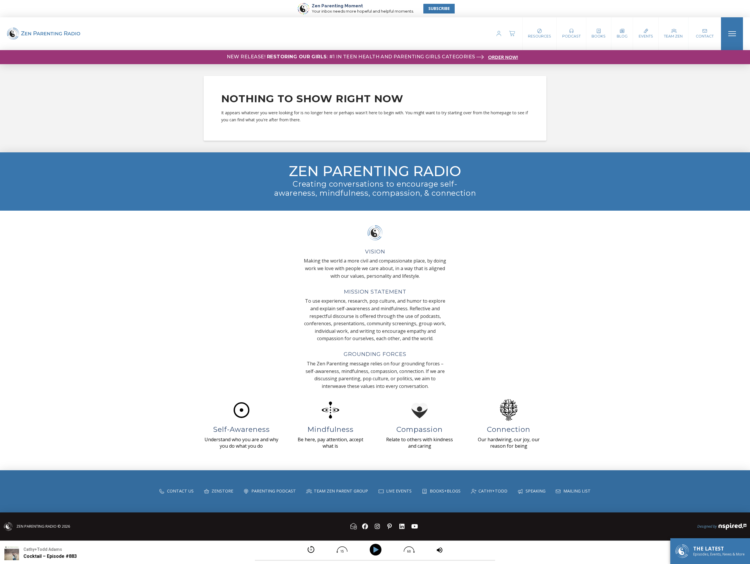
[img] (311, 549)
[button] (571, 33)
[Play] (377, 550)
